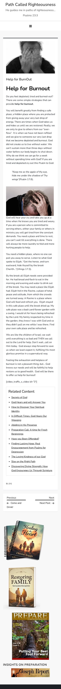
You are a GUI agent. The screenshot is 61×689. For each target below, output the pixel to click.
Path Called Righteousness (30, 4)
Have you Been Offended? (25, 438)
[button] (30, 26)
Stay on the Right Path (23, 461)
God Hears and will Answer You (28, 402)
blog (9, 484)
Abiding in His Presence (24, 425)
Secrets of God (19, 397)
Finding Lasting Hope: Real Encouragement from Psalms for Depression (28, 447)
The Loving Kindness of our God (28, 456)
